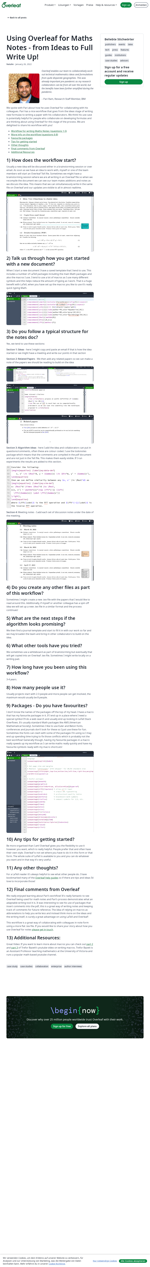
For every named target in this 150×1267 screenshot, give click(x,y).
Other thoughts (20, 145)
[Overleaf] (11, 5)
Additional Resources (23, 152)
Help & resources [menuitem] (105, 5)
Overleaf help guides (46, 877)
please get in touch (42, 929)
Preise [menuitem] (89, 5)
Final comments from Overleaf (28, 148)
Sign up (123, 81)
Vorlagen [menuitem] (79, 5)
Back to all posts (17, 17)
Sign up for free (62, 1026)
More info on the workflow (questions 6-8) (34, 134)
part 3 (14, 947)
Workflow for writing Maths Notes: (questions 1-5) (39, 131)
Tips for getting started (24, 141)
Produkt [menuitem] (49, 5)
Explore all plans (87, 1026)
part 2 (89, 944)
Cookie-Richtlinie (57, 1263)
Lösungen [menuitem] (63, 5)
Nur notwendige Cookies (105, 1260)
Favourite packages (22, 138)
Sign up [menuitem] (126, 5)
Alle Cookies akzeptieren (133, 1261)
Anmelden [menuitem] (141, 5)
